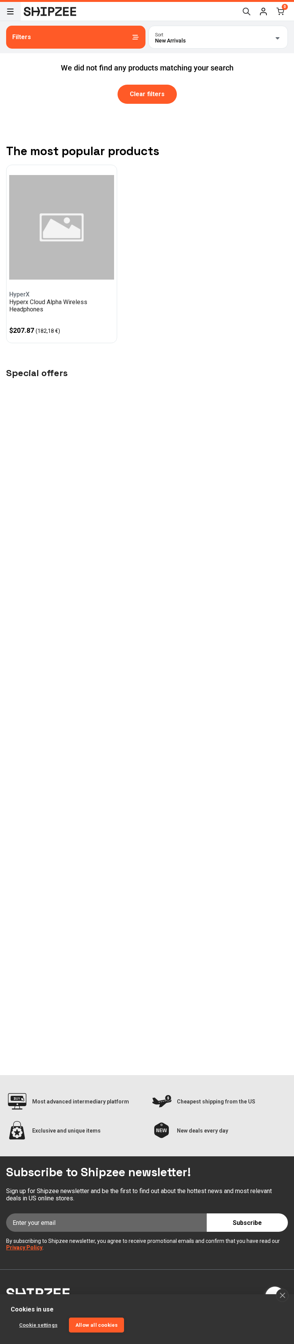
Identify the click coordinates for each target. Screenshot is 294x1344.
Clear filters (147, 94)
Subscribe (247, 1222)
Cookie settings (38, 1325)
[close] (282, 1295)
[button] (263, 11)
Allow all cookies (96, 1325)
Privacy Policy (24, 1247)
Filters (21, 37)
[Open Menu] (10, 11)
